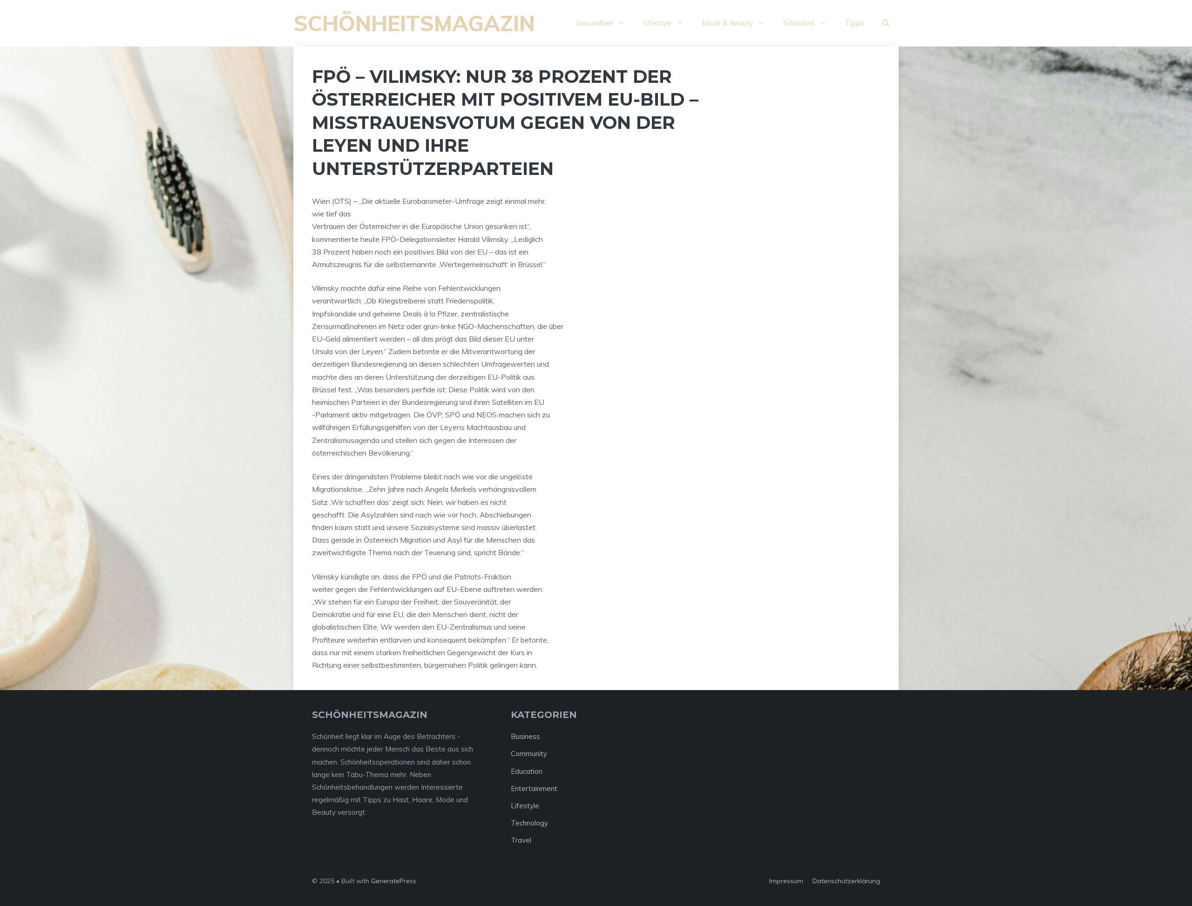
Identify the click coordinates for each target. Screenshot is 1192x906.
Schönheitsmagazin (414, 23)
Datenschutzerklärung (846, 881)
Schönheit (799, 23)
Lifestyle (657, 23)
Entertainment (534, 788)
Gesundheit (594, 23)
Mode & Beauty (727, 23)
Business (525, 736)
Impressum (786, 881)
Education (526, 771)
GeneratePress (393, 881)
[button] (886, 23)
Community (529, 753)
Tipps (854, 23)
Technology (529, 823)
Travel (521, 840)
